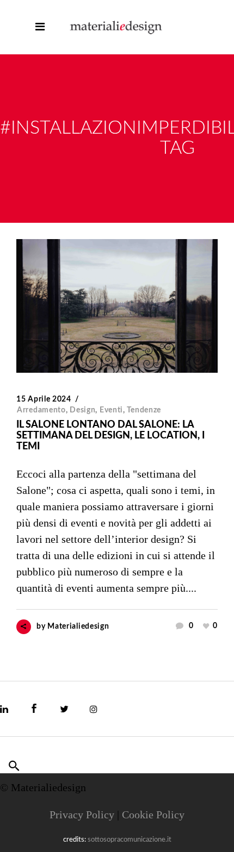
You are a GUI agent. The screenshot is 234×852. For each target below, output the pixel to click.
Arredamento (41, 410)
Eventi (111, 410)
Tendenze (144, 410)
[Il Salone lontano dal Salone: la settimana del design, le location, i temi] (117, 306)
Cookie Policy (153, 814)
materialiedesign (78, 626)
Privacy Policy (82, 814)
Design (82, 410)
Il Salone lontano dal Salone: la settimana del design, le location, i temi (110, 436)
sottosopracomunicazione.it (129, 839)
